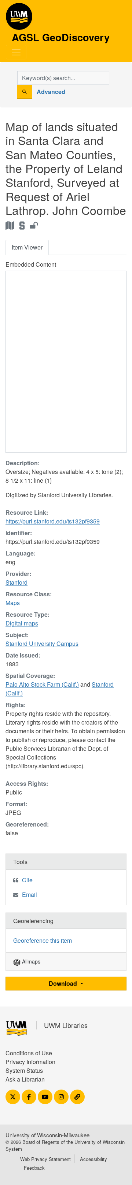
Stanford (16, 582)
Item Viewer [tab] (27, 247)
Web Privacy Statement (45, 1158)
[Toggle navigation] (16, 52)
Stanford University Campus (42, 643)
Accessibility (93, 1158)
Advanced (51, 91)
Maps (13, 603)
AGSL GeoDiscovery (19, 19)
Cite (27, 880)
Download (63, 983)
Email (29, 894)
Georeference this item (42, 940)
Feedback (34, 1167)
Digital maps (22, 623)
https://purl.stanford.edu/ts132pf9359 (53, 521)
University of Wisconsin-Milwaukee (47, 1135)
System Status (24, 1070)
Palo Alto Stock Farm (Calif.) (42, 684)
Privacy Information (30, 1062)
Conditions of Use (29, 1053)
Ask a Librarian (25, 1079)
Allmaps (30, 961)
